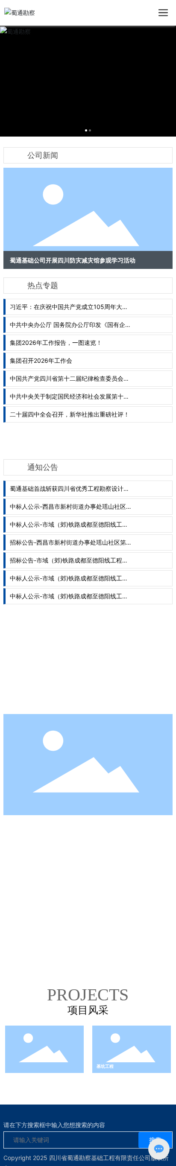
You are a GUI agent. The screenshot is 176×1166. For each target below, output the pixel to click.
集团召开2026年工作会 (41, 360)
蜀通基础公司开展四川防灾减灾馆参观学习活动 (72, 260)
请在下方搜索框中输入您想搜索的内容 (54, 1124)
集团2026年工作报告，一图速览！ (56, 342)
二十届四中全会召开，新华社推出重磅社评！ (69, 414)
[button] (86, 130)
